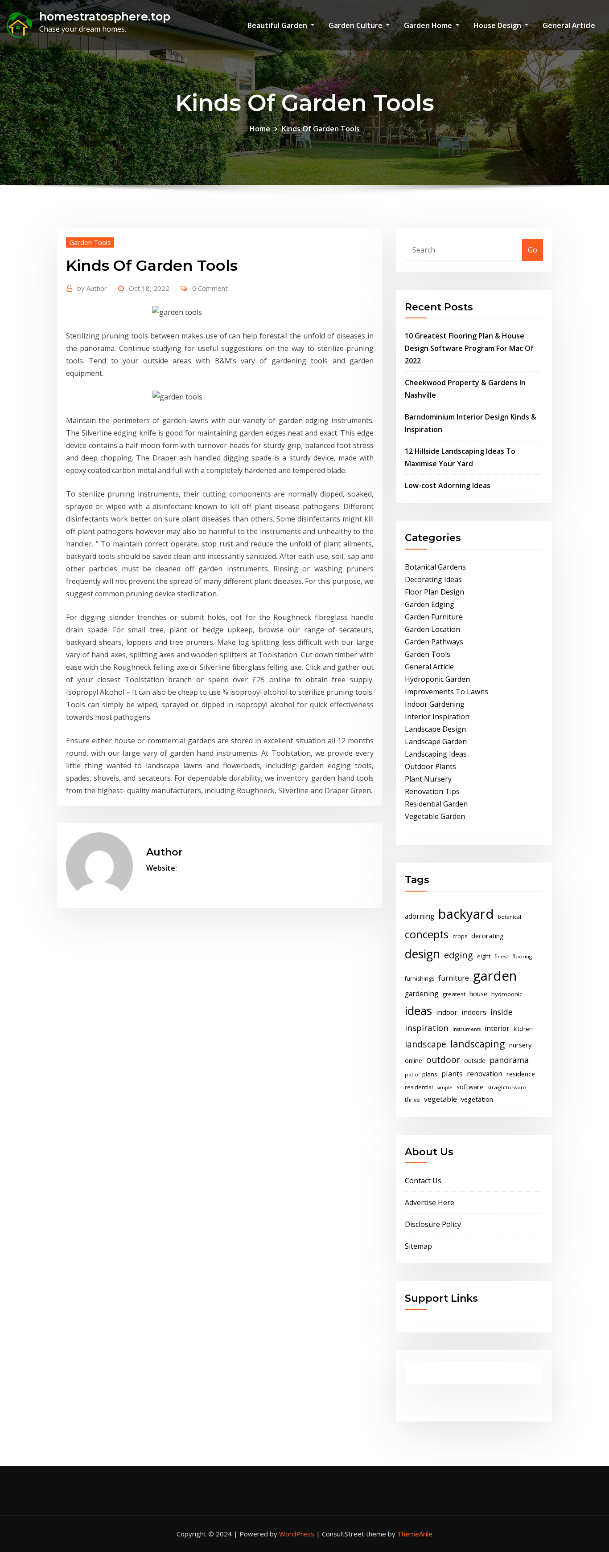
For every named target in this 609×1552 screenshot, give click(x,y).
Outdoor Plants (430, 766)
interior (497, 1028)
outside (475, 1060)
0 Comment (210, 288)
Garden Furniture (434, 617)
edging (458, 955)
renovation (484, 1074)
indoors (473, 1012)
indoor (446, 1012)
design (422, 953)
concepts (427, 934)
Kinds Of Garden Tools (321, 129)
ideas (418, 1010)
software (470, 1086)
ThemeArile (414, 1533)
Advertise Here (429, 1202)
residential (419, 1087)
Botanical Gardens (435, 567)
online (413, 1060)
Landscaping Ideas (436, 754)
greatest (453, 994)
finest (501, 956)
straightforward (507, 1087)
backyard (466, 914)
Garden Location (432, 629)
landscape (425, 1044)
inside (501, 1011)
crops (460, 936)
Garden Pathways (434, 642)
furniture (453, 978)
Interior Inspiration (437, 716)
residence (520, 1073)
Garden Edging (429, 604)
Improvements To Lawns (446, 692)
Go (532, 250)
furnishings (419, 978)
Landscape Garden (436, 741)
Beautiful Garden (278, 25)
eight (483, 956)
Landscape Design (435, 729)
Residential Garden (436, 804)
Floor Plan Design (434, 592)
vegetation (477, 1099)
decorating (487, 935)
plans (429, 1074)
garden (495, 976)
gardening (421, 993)
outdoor (443, 1060)
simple (445, 1087)
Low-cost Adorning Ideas (447, 485)
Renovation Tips (432, 791)
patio (411, 1074)
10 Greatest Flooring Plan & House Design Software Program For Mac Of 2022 (469, 348)
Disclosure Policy (433, 1224)
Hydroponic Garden (437, 679)
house (478, 993)
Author (92, 288)
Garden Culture (356, 25)
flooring (522, 956)
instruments (467, 1029)
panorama (509, 1060)
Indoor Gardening (435, 704)
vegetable (440, 1099)
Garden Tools (90, 242)
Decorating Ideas (433, 579)
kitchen (523, 1029)
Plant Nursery (428, 779)
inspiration (427, 1027)
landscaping (477, 1043)
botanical (509, 916)
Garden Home (429, 25)
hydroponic (506, 994)
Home (260, 129)
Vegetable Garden (435, 816)
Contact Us (423, 1180)
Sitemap (418, 1246)
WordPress (296, 1533)
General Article (569, 25)
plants (452, 1074)
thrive (412, 1100)
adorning (419, 916)
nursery (520, 1044)
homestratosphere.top (104, 16)
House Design (498, 25)
